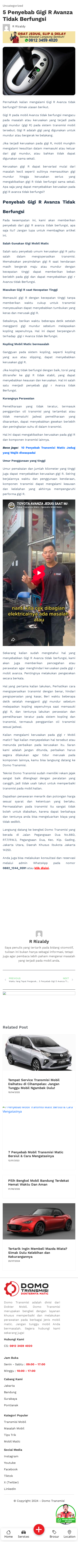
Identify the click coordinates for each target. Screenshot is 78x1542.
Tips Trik (10, 1435)
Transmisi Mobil (15, 1422)
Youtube (10, 1463)
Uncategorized (13, 5)
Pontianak (11, 1405)
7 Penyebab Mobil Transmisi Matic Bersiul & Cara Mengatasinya (35, 1154)
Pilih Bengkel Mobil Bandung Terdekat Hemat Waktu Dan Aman (38, 1182)
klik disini (41, 868)
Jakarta (9, 1385)
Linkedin (10, 1489)
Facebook (11, 1469)
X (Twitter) (11, 1482)
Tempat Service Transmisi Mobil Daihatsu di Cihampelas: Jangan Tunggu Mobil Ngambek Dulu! (33, 1084)
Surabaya (10, 1398)
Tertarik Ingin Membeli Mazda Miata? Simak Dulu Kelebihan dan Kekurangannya (37, 1252)
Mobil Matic (12, 1441)
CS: (18, 1346)
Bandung (10, 1392)
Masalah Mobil (14, 1428)
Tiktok (8, 1476)
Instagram (11, 1456)
